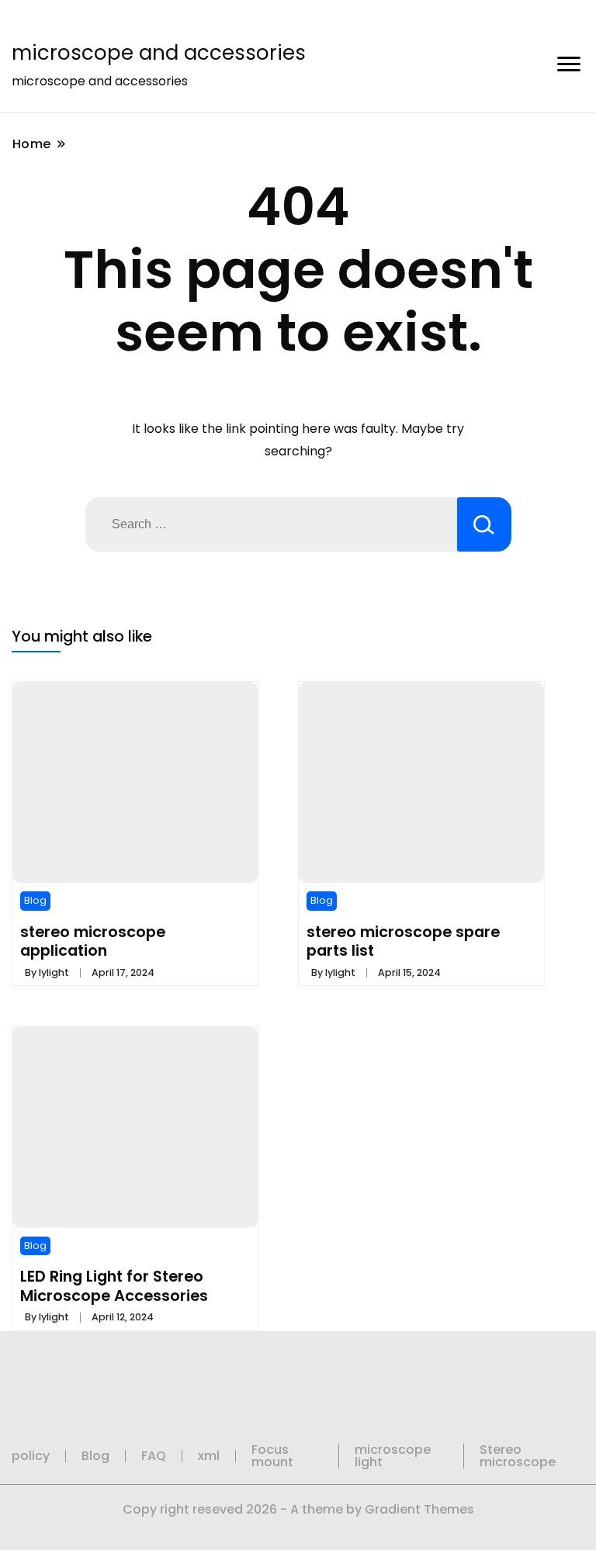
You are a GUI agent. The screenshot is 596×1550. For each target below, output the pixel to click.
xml (209, 1456)
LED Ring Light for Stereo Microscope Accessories (114, 1285)
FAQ (153, 1456)
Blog (35, 900)
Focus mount (272, 1456)
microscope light (393, 1456)
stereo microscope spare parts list (403, 941)
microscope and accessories (159, 53)
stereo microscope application (92, 941)
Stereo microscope (518, 1456)
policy (31, 1456)
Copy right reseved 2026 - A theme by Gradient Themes (298, 1509)
